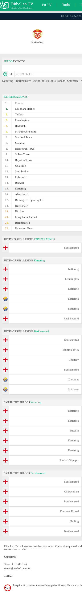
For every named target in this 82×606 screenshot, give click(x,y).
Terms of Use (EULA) (15, 564)
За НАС (8, 575)
